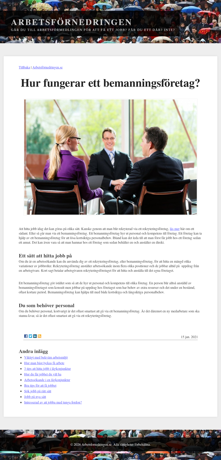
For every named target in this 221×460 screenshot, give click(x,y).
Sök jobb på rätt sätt (37, 391)
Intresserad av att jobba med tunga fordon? (53, 402)
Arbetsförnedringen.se (47, 67)
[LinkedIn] (35, 336)
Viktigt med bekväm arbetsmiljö (46, 357)
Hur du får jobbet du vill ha (42, 374)
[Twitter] (30, 336)
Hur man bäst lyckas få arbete (44, 363)
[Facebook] (26, 336)
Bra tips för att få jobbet (40, 385)
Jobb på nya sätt (35, 396)
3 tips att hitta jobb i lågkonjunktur (47, 368)
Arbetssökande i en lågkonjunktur (47, 379)
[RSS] (39, 336)
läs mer (175, 228)
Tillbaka (24, 67)
